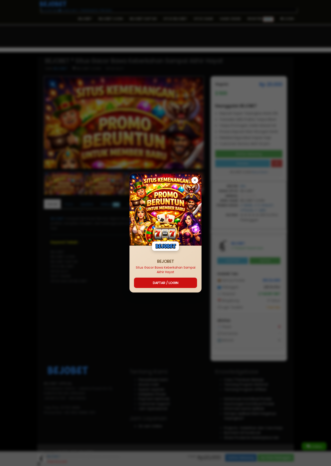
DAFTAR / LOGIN (165, 282)
